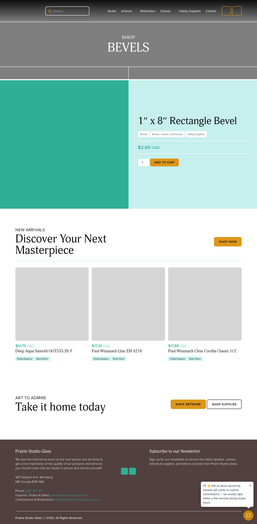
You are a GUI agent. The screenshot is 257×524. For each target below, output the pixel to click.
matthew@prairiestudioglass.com (77, 499)
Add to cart (164, 162)
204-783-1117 (34, 491)
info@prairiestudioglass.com (69, 495)
